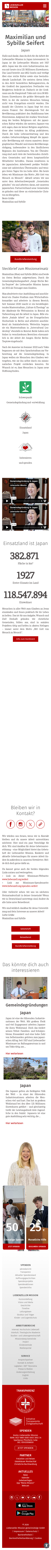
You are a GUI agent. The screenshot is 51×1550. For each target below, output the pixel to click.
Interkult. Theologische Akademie (25, 1332)
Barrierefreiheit (25, 1535)
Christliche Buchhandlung (25, 1464)
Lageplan (18, 1366)
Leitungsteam (25, 1311)
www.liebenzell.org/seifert (15, 879)
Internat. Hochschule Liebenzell (25, 1329)
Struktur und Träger (25, 1315)
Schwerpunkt (25, 397)
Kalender (25, 1478)
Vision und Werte (25, 1302)
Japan (25, 432)
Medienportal (25, 1348)
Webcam (25, 1485)
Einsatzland (26, 427)
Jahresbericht (25, 1269)
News (25, 1475)
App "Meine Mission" (25, 1483)
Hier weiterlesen (14, 1053)
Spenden (26, 1265)
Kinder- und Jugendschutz (25, 1318)
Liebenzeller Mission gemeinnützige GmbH (25, 1528)
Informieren (25, 457)
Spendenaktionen (25, 1284)
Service (25, 1355)
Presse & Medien (25, 1369)
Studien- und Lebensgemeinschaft (25, 1335)
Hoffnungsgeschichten (25, 1278)
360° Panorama (30, 1366)
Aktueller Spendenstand (25, 1275)
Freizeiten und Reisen (25, 1459)
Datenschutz (31, 1531)
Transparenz (25, 1272)
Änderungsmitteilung (25, 1372)
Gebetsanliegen (25, 1480)
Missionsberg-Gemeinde (25, 1339)
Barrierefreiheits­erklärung (21, 1538)
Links (25, 1378)
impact (26, 1342)
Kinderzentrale (25, 1345)
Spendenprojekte (25, 1281)
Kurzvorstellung (25, 1299)
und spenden (25, 462)
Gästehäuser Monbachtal (25, 1461)
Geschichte (25, 1305)
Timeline (25, 1308)
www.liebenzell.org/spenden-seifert (20, 885)
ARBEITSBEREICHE (25, 1325)
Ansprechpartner (25, 1360)
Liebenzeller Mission (25, 1295)
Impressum (19, 1531)
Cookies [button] (38, 1538)
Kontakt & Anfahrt (25, 1363)
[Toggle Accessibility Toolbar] (46, 1545)
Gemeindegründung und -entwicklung (26, 402)
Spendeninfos (25, 1287)
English (25, 1375)
